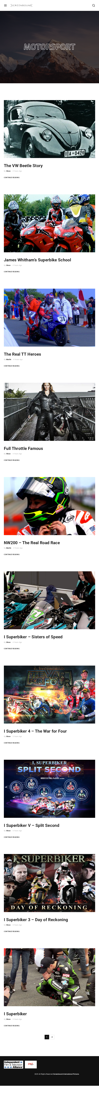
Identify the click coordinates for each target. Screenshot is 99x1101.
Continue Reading (11, 177)
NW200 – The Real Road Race (32, 542)
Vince (8, 171)
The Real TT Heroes (22, 354)
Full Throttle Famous (23, 448)
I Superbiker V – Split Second (31, 825)
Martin (8, 359)
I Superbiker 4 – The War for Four (35, 731)
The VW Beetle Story (23, 165)
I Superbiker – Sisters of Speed (33, 636)
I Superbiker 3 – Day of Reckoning (36, 919)
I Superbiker (15, 1013)
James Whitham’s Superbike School (37, 259)
